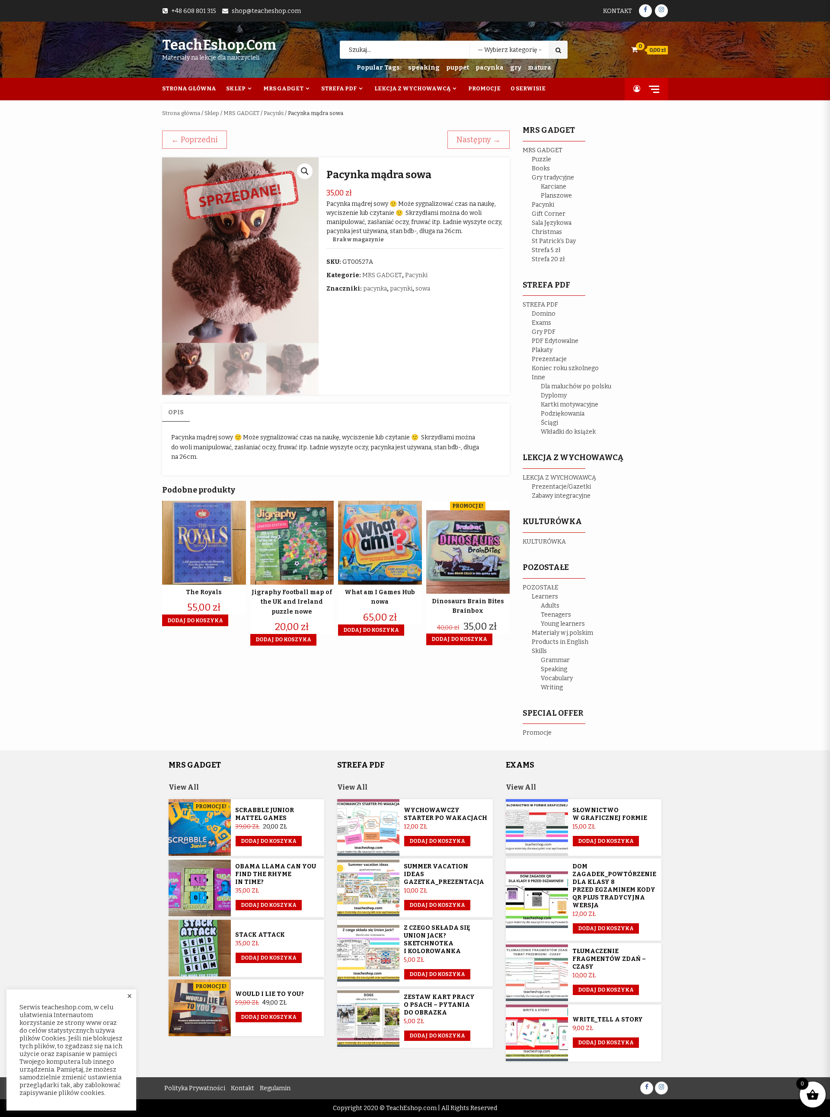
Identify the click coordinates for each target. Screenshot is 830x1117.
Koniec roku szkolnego (565, 368)
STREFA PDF (540, 304)
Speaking (554, 669)
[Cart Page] (634, 49)
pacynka (490, 67)
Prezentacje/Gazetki (561, 486)
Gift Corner (548, 214)
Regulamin (275, 1088)
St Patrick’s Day (554, 241)
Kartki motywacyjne (569, 404)
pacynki (401, 288)
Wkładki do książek (568, 431)
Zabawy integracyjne (561, 495)
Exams (541, 322)
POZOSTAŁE (541, 587)
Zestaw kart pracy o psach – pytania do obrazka (439, 1004)
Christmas (547, 232)
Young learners (563, 623)
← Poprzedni (194, 139)
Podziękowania (562, 413)
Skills (539, 651)
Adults (550, 605)
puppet (457, 67)
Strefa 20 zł (548, 259)
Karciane (553, 186)
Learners (545, 596)
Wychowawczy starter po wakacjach (445, 814)
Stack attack (260, 934)
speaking (424, 67)
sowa (422, 288)
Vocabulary (557, 678)
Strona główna (181, 113)
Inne (538, 377)
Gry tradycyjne (553, 177)
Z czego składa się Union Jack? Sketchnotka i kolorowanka (437, 939)
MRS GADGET (241, 113)
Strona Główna (189, 88)
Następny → (478, 139)
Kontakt (617, 11)
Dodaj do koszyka (269, 841)
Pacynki (274, 113)
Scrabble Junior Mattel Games (264, 814)
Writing (552, 687)
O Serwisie (528, 88)
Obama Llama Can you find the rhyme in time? (275, 874)
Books (541, 168)
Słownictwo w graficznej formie (609, 814)
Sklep (236, 88)
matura (539, 67)
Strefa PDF (339, 88)
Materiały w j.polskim (562, 633)
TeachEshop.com (219, 45)
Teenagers (556, 614)
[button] (305, 171)
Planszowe (556, 195)
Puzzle (541, 159)
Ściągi (549, 422)
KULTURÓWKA (544, 541)
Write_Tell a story (607, 1019)
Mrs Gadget (283, 88)
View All (184, 787)
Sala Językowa (551, 223)
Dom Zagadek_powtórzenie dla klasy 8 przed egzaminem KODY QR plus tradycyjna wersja (614, 886)
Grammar (555, 660)
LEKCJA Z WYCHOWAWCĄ (559, 477)
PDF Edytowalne (555, 341)
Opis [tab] (176, 412)
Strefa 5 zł (546, 250)
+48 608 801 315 (193, 11)
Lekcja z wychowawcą (412, 88)
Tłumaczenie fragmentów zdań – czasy (609, 958)
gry (515, 67)
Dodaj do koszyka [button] (195, 621)
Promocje (484, 88)
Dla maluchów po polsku (576, 386)
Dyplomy (554, 395)
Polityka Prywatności (194, 1088)
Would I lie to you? (269, 994)
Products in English (560, 642)
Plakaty (542, 350)
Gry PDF (543, 332)
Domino (543, 313)
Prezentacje (549, 359)
